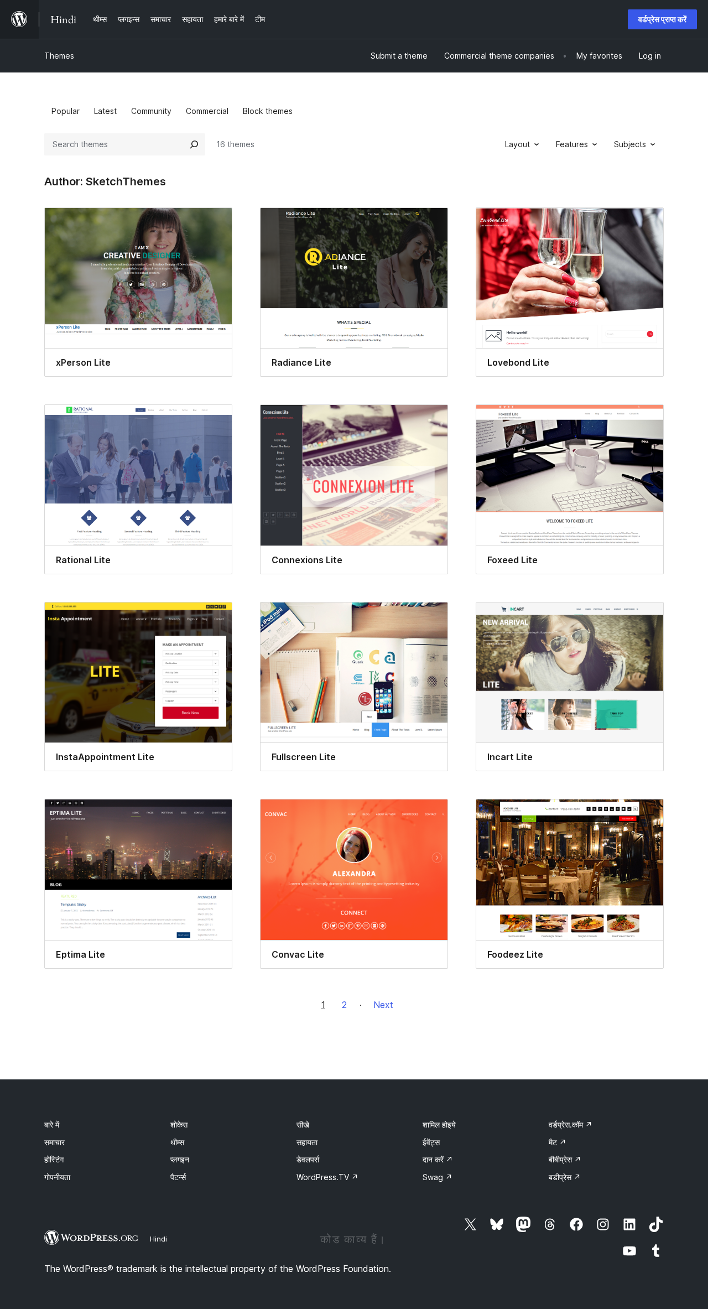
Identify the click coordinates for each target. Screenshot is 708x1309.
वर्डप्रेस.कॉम (570, 1124)
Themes (59, 55)
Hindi (158, 1238)
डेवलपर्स (307, 1159)
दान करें (438, 1159)
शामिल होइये (439, 1124)
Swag (437, 1177)
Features (572, 144)
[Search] (194, 144)
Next (383, 1004)
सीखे (302, 1124)
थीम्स (177, 1142)
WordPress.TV (327, 1177)
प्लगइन (179, 1159)
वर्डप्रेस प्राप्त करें (662, 19)
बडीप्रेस (565, 1177)
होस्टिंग (54, 1159)
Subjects (630, 144)
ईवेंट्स (431, 1142)
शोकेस (179, 1124)
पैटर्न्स (178, 1177)
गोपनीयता (57, 1177)
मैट (557, 1142)
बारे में (51, 1124)
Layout (517, 144)
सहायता (306, 1142)
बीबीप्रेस (565, 1159)
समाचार (54, 1142)
